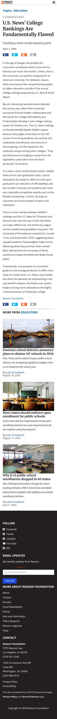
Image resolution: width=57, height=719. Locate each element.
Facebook (11, 529)
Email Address (14, 567)
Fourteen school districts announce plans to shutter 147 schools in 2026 (28, 352)
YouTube (11, 543)
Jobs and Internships (14, 616)
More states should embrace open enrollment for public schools (27, 414)
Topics (7, 10)
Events (6, 611)
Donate (7, 602)
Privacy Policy (10, 681)
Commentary (13, 17)
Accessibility (9, 686)
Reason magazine (12, 625)
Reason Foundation (13, 298)
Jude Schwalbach (15, 372)
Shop (5, 630)
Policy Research (11, 621)
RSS (8, 548)
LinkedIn (11, 538)
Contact (7, 597)
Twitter (10, 534)
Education (21, 10)
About (6, 592)
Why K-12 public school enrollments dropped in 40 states (26, 477)
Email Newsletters (12, 606)
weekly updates (15, 561)
